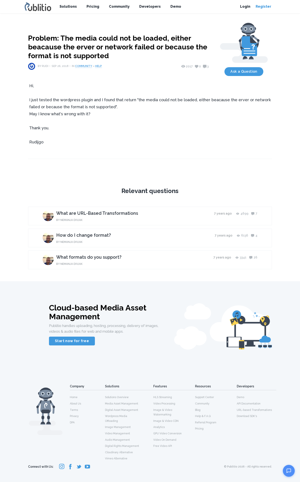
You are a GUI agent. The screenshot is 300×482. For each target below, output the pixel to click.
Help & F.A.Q (203, 416)
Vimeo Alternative (116, 458)
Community (119, 6)
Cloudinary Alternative (119, 452)
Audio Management (117, 439)
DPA (72, 422)
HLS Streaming (162, 397)
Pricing (93, 6)
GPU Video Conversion (167, 433)
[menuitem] (87, 397)
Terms (74, 410)
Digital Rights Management (122, 446)
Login (245, 6)
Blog (198, 410)
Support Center (204, 397)
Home (74, 397)
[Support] (289, 471)
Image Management (118, 427)
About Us (75, 403)
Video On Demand (164, 439)
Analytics (159, 427)
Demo (175, 6)
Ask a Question (243, 71)
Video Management (117, 433)
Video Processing (164, 403)
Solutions (68, 6)
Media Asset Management (121, 403)
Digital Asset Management (121, 410)
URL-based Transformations (254, 410)
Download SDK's (247, 416)
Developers (150, 6)
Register (263, 6)
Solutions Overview (117, 397)
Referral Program (205, 422)
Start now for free (72, 341)
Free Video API (162, 446)
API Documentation (248, 403)
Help (98, 66)
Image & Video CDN (166, 420)
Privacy (74, 416)
